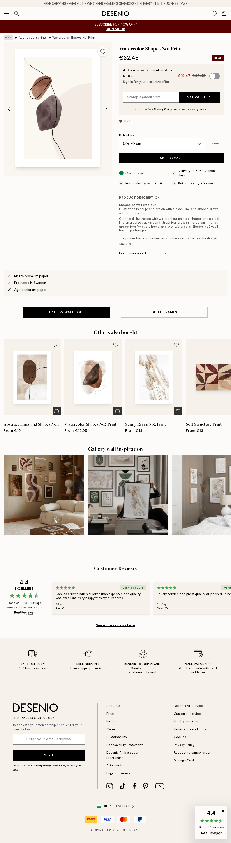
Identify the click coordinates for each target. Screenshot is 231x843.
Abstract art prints (33, 38)
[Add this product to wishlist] (102, 51)
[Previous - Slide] (9, 109)
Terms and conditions (190, 729)
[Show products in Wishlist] (214, 13)
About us (113, 706)
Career (111, 729)
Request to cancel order (192, 752)
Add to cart (171, 158)
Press (110, 714)
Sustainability (116, 737)
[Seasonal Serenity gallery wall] (44, 495)
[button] (215, 143)
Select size (127, 135)
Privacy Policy (163, 109)
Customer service (187, 714)
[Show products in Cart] (224, 13)
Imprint (111, 721)
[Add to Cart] (57, 411)
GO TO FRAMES (164, 312)
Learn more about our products (142, 253)
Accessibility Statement (124, 745)
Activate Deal (200, 97)
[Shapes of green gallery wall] (128, 495)
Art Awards (114, 765)
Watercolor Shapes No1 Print (73, 38)
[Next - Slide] (106, 109)
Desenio (128, 830)
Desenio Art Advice (188, 706)
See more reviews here (115, 625)
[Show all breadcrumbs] (8, 37)
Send (48, 755)
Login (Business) (119, 773)
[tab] (22, 174)
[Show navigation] (7, 13)
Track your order (186, 721)
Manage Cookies (186, 760)
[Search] (17, 13)
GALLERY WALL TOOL (67, 312)
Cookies (180, 737)
